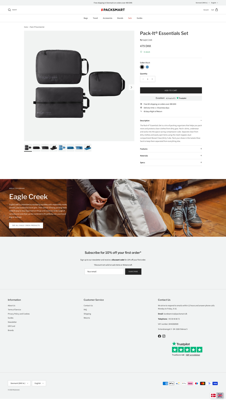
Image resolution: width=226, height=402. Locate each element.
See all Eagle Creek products (26, 225)
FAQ (85, 309)
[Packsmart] (113, 10)
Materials (144, 155)
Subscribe (133, 271)
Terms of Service (14, 309)
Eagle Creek (147, 40)
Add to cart (171, 90)
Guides (139, 18)
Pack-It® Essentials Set (37, 27)
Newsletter (12, 322)
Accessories (107, 18)
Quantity (143, 73)
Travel (95, 18)
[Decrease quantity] (142, 79)
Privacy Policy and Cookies (19, 313)
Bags (86, 18)
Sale (130, 18)
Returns (87, 318)
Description (144, 120)
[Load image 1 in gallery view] (79, 86)
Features (143, 149)
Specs (142, 162)
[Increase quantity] (153, 79)
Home (26, 27)
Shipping (87, 313)
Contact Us (88, 305)
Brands (120, 18)
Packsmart (16, 390)
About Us (11, 305)
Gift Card (11, 326)
